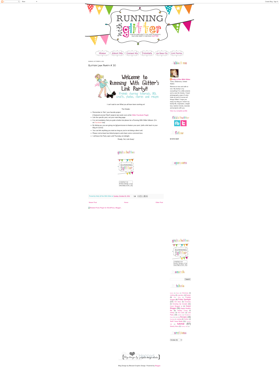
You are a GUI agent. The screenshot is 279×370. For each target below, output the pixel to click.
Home (126, 202)
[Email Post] (134, 196)
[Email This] (138, 196)
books (171, 293)
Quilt (176, 317)
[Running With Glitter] (126, 175)
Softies (186, 319)
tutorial (180, 323)
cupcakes (181, 295)
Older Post (159, 202)
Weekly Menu (174, 326)
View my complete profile (178, 111)
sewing (179, 319)
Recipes (183, 317)
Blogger (157, 366)
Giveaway (188, 302)
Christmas (185, 293)
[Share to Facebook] (145, 196)
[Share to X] (143, 196)
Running (172, 319)
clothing (172, 295)
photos (180, 315)
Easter (188, 295)
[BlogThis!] (141, 196)
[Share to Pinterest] (147, 196)
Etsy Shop (177, 297)
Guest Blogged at (176, 306)
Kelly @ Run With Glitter (181, 79)
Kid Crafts (181, 312)
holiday (172, 312)
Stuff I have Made (176, 321)
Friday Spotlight (184, 299)
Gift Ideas (177, 302)
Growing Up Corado (180, 304)
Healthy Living (182, 310)
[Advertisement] (178, 202)
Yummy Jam (184, 326)
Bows (177, 293)
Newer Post (93, 202)
